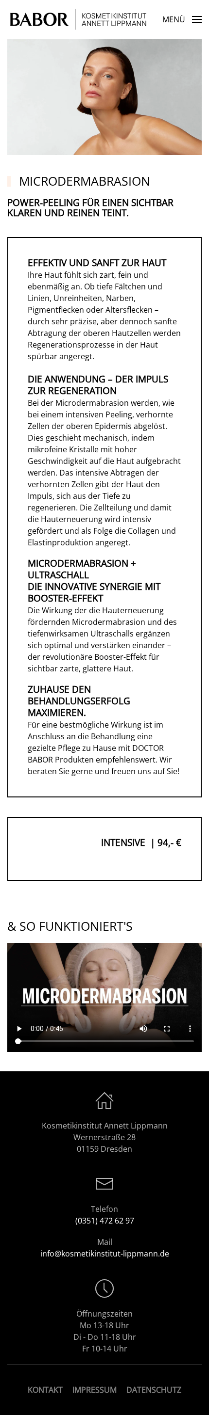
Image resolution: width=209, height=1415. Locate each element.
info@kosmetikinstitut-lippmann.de (104, 1253)
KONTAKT (45, 1389)
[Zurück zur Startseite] (80, 19)
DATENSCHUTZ (153, 1389)
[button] (182, 19)
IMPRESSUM (94, 1389)
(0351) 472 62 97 (104, 1220)
